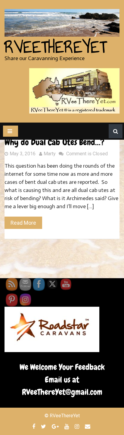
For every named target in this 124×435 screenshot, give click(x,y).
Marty (50, 154)
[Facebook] (34, 426)
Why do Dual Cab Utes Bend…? (54, 142)
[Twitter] (44, 426)
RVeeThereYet (56, 47)
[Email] (88, 426)
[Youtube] (67, 426)
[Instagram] (78, 426)
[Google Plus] (56, 426)
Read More (23, 223)
